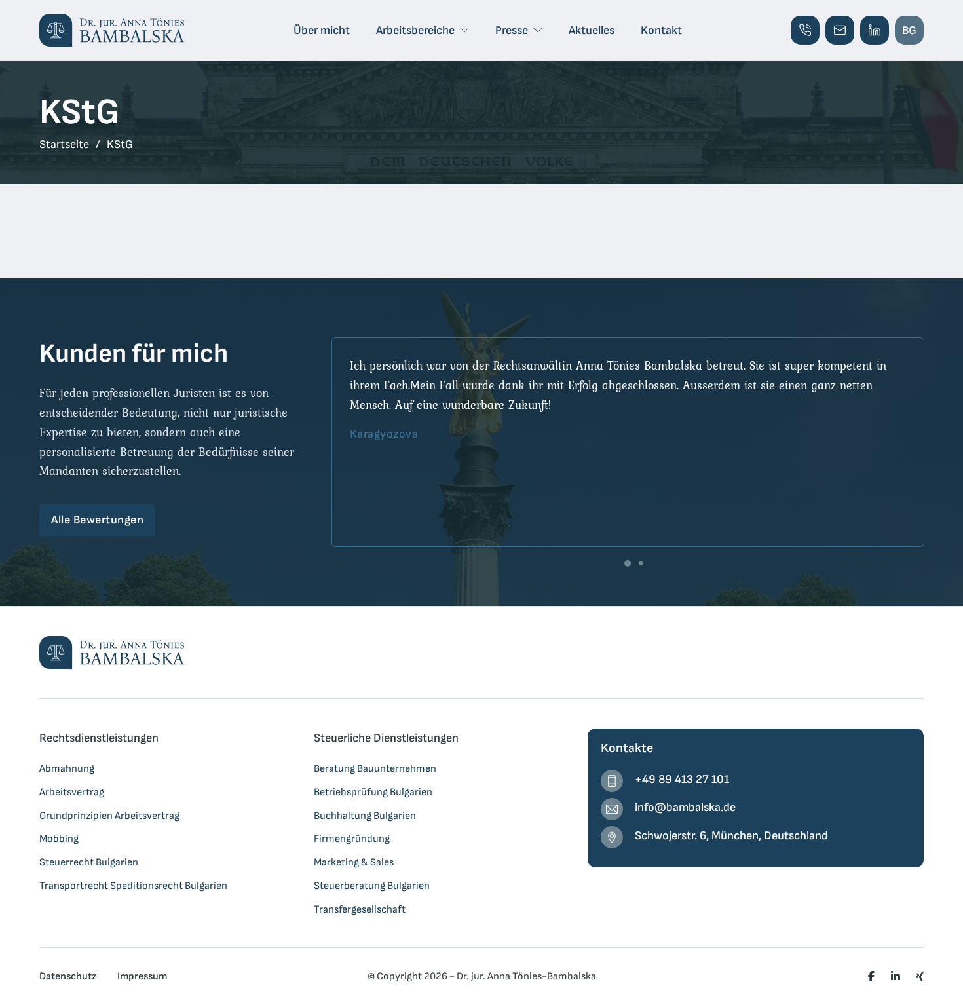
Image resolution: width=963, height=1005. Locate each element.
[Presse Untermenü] (537, 30)
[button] (627, 563)
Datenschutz (67, 976)
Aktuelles (591, 30)
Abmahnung (66, 768)
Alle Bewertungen (97, 520)
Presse (511, 30)
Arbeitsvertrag (71, 792)
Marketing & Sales (354, 862)
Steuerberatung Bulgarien (372, 885)
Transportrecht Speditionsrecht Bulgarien (133, 885)
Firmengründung (352, 838)
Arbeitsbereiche (415, 30)
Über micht (321, 30)
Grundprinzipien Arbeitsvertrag (109, 815)
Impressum (142, 976)
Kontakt (661, 30)
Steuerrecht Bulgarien (88, 862)
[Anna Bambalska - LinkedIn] (874, 30)
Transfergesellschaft (360, 909)
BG (909, 30)
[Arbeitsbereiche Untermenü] (464, 30)
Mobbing (59, 838)
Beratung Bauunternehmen (375, 768)
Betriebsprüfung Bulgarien (373, 792)
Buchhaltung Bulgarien (365, 815)
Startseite (64, 144)
